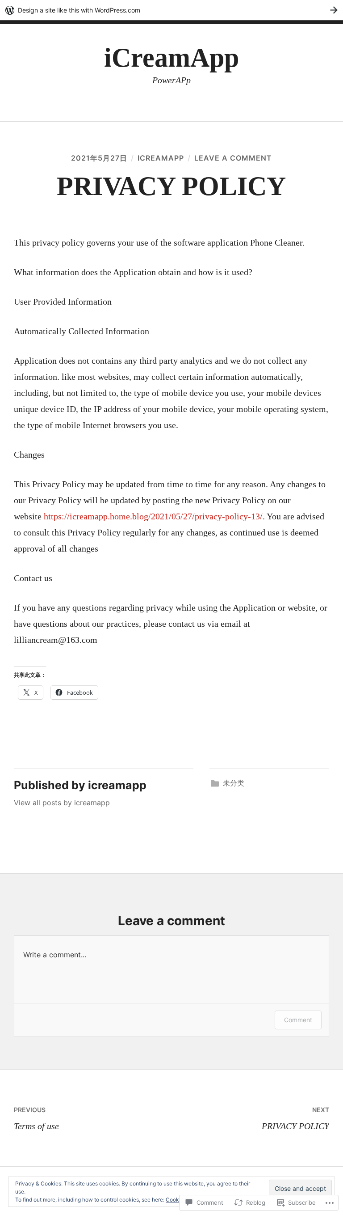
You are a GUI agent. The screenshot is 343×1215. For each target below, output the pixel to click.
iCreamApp (171, 57)
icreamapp (161, 157)
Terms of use (36, 1118)
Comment (298, 1020)
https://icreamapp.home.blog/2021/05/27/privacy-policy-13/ (153, 516)
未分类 (233, 782)
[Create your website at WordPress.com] (171, 10)
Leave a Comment (233, 157)
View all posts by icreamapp (62, 802)
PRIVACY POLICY (295, 1118)
